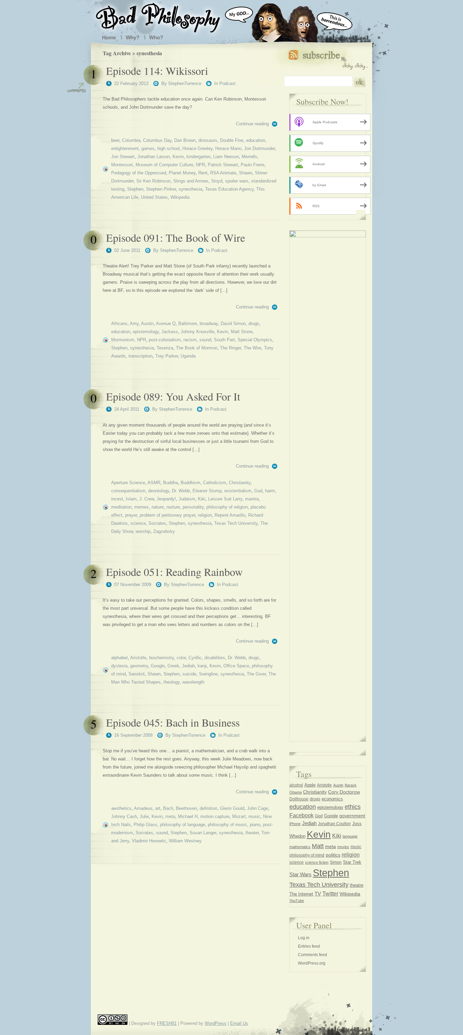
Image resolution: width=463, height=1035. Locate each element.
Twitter (330, 893)
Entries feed (309, 946)
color (181, 657)
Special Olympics (255, 339)
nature (158, 507)
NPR (200, 164)
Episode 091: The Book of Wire (175, 237)
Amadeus (143, 808)
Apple (310, 785)
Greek (173, 665)
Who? (156, 37)
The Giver (256, 673)
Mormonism (122, 339)
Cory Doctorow (344, 792)
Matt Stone (242, 331)
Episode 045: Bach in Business (173, 722)
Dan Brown (185, 140)
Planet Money (182, 172)
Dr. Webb (181, 490)
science (138, 523)
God (258, 490)
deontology (158, 490)
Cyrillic (195, 657)
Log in (303, 937)
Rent (202, 172)
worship (143, 531)
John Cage (257, 808)
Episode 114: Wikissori (157, 70)
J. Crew (146, 498)
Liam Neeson (226, 156)
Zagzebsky (164, 531)
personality (193, 507)
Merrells (249, 156)
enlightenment (125, 148)
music (254, 816)
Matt (318, 846)
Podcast (227, 83)
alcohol (296, 785)
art (157, 808)
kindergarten (198, 156)
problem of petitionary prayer (167, 515)
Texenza (165, 347)
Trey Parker (166, 356)
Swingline (208, 673)
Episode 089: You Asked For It (173, 396)
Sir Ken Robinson (153, 181)
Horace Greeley (197, 148)
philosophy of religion (227, 507)
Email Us (239, 1023)
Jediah (188, 665)
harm (270, 490)
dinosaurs (207, 140)
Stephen (135, 189)
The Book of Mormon (196, 347)
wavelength (193, 682)
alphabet (119, 657)
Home (109, 37)
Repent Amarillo (230, 515)
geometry (139, 665)
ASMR (153, 482)
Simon (336, 862)
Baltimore (187, 323)
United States (154, 197)
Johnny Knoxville (197, 331)
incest (117, 498)
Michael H (188, 816)
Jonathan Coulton (334, 823)
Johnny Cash (124, 816)
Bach (168, 808)
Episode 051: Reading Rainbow (174, 571)
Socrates (157, 523)
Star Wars (300, 874)
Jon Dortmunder (259, 148)
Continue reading (252, 123)
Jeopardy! (166, 498)
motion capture (214, 816)
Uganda (188, 356)
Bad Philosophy (165, 16)
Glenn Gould (232, 808)
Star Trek (352, 862)
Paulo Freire (252, 164)
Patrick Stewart (223, 164)
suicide (189, 673)
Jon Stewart (123, 156)
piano (255, 824)
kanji (202, 665)
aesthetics (121, 808)
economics (332, 798)
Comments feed (312, 954)
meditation (121, 507)
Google (158, 665)
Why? (132, 37)
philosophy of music (227, 824)
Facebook (301, 815)
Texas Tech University (236, 523)
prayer (131, 515)
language (350, 836)
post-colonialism (165, 339)
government (352, 815)
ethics (353, 806)
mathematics (299, 847)
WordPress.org (311, 963)
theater (252, 832)
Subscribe (328, 58)
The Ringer (230, 347)
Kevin (178, 156)
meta (170, 816)
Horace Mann (228, 148)
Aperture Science (128, 482)
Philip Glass (145, 824)
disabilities (214, 657)
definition (208, 808)
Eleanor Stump (207, 490)
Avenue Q (166, 323)
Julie (144, 816)
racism (190, 339)
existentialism (237, 490)
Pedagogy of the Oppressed (138, 172)
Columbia (131, 140)
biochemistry (161, 657)
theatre (356, 885)
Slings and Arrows (190, 181)
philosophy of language (182, 824)
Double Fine (231, 140)
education (255, 140)
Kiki (201, 498)
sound (205, 339)
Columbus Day (157, 140)
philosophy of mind (306, 855)
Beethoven (186, 808)
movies (343, 847)
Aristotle (138, 657)
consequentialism (128, 490)
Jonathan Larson (153, 156)
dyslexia (119, 665)
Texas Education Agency (229, 189)
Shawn (245, 172)
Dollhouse (298, 799)
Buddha (170, 482)
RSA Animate (223, 172)
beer (115, 140)
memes (141, 507)
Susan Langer (202, 832)
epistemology (146, 331)
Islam (131, 498)
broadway (209, 323)
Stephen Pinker (161, 189)
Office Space (236, 665)
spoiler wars (236, 181)
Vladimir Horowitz (149, 840)
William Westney (185, 840)
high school (168, 148)
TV (318, 894)
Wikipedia (179, 197)
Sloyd (216, 181)
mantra (252, 498)
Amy (134, 323)
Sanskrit (136, 673)
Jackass (169, 331)
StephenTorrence (184, 83)
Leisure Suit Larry (225, 498)
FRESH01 (167, 1023)
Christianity (239, 482)
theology (171, 682)
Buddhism (190, 482)
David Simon (233, 323)
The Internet (301, 894)
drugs (253, 323)
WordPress (215, 1023)
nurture (173, 507)
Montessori (122, 164)
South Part (224, 339)
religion (205, 515)
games (148, 148)
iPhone (295, 824)
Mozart (239, 816)
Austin (147, 323)
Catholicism (214, 482)
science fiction (316, 862)
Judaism (187, 498)
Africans (119, 323)
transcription (140, 356)
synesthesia (190, 189)
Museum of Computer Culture (164, 164)
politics (333, 855)
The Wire (252, 347)
